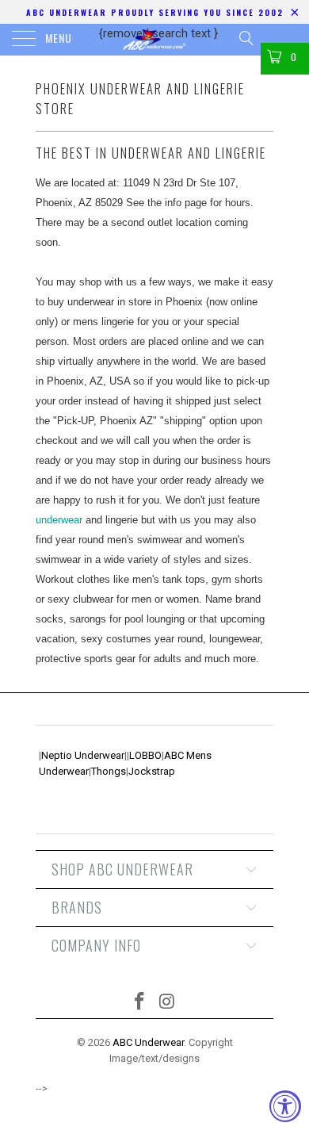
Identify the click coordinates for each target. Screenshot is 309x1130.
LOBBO (145, 755)
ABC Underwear (148, 1042)
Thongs (108, 771)
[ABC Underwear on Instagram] (168, 1002)
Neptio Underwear (82, 755)
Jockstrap (151, 771)
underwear (59, 520)
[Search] (245, 38)
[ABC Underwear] (155, 40)
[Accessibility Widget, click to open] (285, 1106)
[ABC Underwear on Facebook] (140, 1002)
